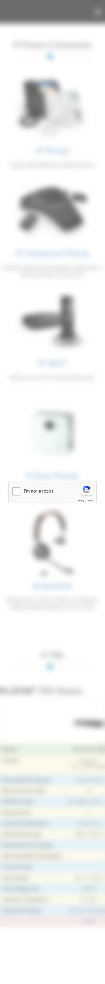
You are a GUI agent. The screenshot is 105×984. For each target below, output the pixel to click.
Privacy (80, 500)
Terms (89, 500)
